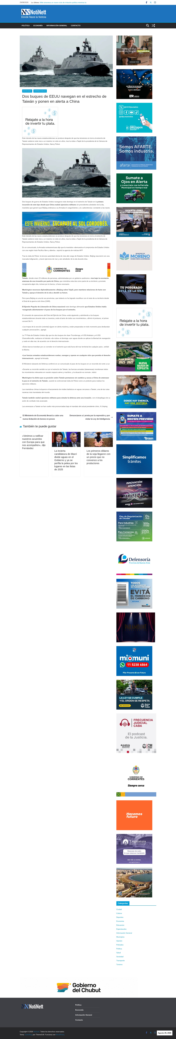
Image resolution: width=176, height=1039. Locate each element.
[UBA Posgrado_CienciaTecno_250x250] (131, 276)
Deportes (119, 917)
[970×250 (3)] (66, 213)
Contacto (75, 25)
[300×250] (134, 71)
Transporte (120, 960)
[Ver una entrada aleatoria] (153, 25)
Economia (120, 921)
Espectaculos (121, 929)
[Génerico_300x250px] (134, 37)
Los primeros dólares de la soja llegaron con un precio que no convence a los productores (98, 457)
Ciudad (119, 909)
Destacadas (27, 91)
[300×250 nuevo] (134, 446)
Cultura (119, 913)
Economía (38, 25)
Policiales (119, 945)
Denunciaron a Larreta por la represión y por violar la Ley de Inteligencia (90, 417)
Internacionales (40, 91)
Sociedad (119, 957)
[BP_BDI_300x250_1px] (40, 108)
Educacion (120, 925)
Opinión (119, 941)
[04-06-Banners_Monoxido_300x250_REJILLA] (134, 580)
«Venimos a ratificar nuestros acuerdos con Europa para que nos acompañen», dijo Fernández (33, 442)
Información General (56, 25)
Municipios (120, 937)
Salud (118, 953)
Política (26, 25)
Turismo (119, 964)
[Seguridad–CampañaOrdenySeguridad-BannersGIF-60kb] (134, 681)
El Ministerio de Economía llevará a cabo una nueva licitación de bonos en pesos (43, 417)
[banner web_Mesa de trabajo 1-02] (136, 758)
